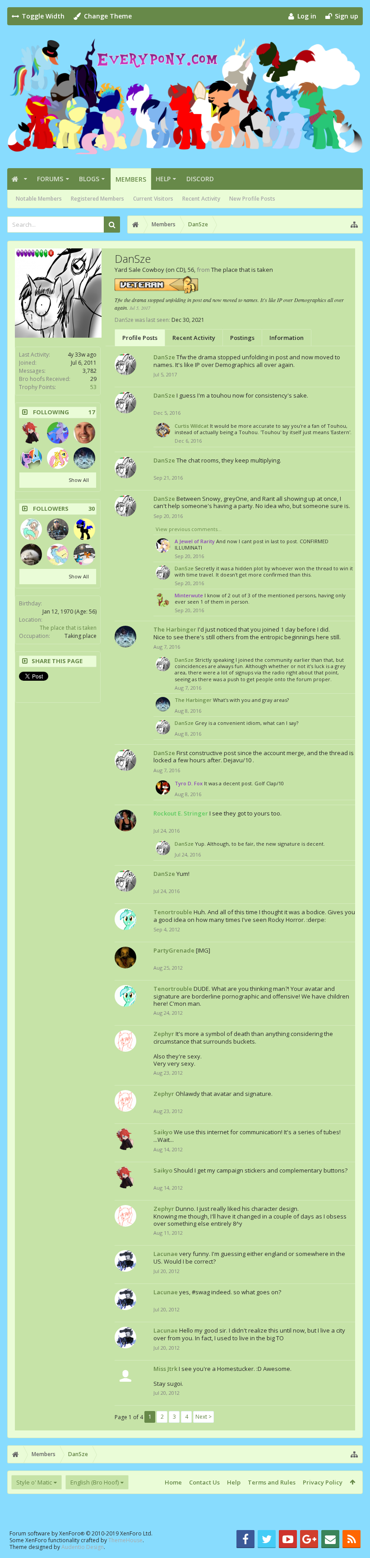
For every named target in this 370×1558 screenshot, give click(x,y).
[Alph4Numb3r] (84, 529)
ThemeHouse (125, 1540)
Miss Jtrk (165, 1369)
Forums (50, 178)
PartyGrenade (173, 950)
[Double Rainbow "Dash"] (31, 458)
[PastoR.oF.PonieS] (58, 529)
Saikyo (162, 1132)
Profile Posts (139, 338)
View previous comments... (189, 529)
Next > (203, 1417)
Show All (79, 480)
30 (91, 509)
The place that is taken (68, 628)
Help (163, 178)
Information (286, 338)
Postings (242, 338)
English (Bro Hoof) (94, 1482)
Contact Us (204, 1482)
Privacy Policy (322, 1482)
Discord (200, 178)
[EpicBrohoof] (84, 554)
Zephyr (163, 1034)
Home (173, 1482)
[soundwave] (58, 458)
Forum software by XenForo (81, 1533)
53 (93, 387)
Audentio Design (82, 1547)
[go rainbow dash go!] (58, 554)
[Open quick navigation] (354, 224)
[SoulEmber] (58, 433)
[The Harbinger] (84, 458)
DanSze (164, 357)
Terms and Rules (272, 1482)
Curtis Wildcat (191, 425)
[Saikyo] (31, 433)
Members (131, 179)
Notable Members (39, 198)
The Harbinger (174, 629)
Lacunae (165, 1254)
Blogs (89, 178)
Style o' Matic (34, 1482)
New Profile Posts (252, 198)
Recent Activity (201, 198)
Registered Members (97, 198)
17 (91, 412)
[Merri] (84, 433)
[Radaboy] (31, 529)
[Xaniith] (31, 554)
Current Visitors (153, 198)
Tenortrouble (172, 912)
